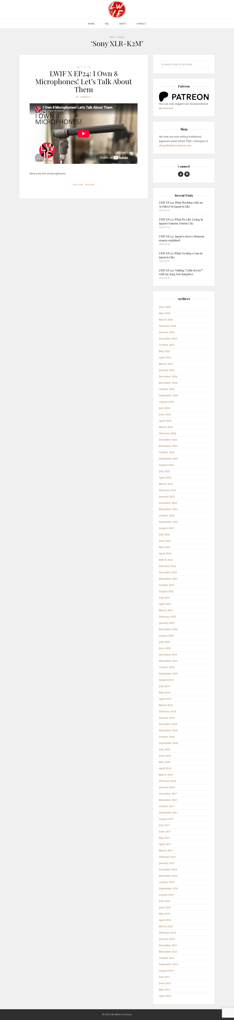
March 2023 (166, 483)
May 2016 (164, 913)
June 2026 (165, 307)
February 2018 (167, 781)
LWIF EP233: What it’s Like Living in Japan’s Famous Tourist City (181, 221)
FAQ (107, 23)
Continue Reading (84, 184)
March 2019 (166, 705)
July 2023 (164, 471)
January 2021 (167, 623)
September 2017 (168, 812)
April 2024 (165, 420)
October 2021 (166, 585)
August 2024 (166, 401)
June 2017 (165, 831)
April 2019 (165, 698)
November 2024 (168, 382)
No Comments (83, 97)
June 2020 (165, 648)
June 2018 (165, 755)
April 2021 (165, 604)
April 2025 (165, 357)
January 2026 (167, 332)
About (122, 23)
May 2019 (164, 692)
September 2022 (168, 521)
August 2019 (166, 679)
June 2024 (165, 414)
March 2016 (166, 926)
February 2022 (167, 566)
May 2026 (164, 313)
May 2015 (164, 989)
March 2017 (166, 850)
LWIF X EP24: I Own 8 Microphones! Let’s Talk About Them (83, 81)
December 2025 (168, 338)
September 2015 (168, 964)
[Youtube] (180, 174)
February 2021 (167, 616)
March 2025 (166, 363)
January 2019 (167, 717)
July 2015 (164, 976)
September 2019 (168, 673)
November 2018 (168, 730)
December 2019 (168, 654)
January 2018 (167, 787)
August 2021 (166, 591)
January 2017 (167, 863)
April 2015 (165, 995)
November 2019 (168, 660)
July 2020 (164, 642)
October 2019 (166, 667)
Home (91, 23)
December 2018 (168, 724)
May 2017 (164, 837)
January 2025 (167, 370)
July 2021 (164, 597)
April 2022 (165, 553)
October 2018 (166, 736)
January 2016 (167, 939)
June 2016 (165, 907)
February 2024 (167, 433)
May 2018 (164, 762)
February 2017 (167, 856)
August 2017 (166, 818)
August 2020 (166, 635)
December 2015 (168, 945)
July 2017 (164, 825)
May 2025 (164, 351)
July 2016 (164, 901)
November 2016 (168, 875)
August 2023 (166, 465)
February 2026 (167, 325)
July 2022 (164, 534)
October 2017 (166, 806)
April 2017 (165, 844)
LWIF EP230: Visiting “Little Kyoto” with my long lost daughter (181, 272)
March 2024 (166, 427)
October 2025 (166, 344)
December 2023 (168, 439)
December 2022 (168, 502)
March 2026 (166, 319)
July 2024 (164, 408)
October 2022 (166, 515)
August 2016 (166, 894)
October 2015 (166, 958)
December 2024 (168, 376)
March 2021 (166, 610)
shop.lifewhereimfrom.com (175, 145)
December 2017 (168, 793)
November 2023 (168, 446)
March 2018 (166, 774)
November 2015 (168, 951)
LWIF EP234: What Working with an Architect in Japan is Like (181, 204)
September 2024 (168, 395)
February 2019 (167, 711)
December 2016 (168, 869)
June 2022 (165, 540)
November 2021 (168, 578)
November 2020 (168, 629)
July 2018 (164, 749)
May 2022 (164, 547)
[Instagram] (187, 174)
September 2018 (168, 743)
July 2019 (164, 686)
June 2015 (165, 983)
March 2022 (166, 559)
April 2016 (165, 920)
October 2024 (166, 389)
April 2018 (165, 768)
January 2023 (167, 496)
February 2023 (167, 490)
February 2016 (167, 932)
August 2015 (166, 970)
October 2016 (166, 882)
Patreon (167, 108)
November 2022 (168, 509)
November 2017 (168, 800)
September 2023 (168, 458)
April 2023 (165, 477)
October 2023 (166, 452)
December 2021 (168, 572)
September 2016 (168, 888)
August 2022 (166, 528)
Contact (141, 23)
